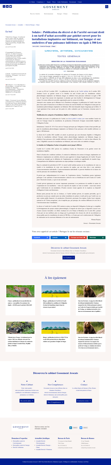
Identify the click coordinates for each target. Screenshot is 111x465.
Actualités (20, 25)
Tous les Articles (35, 14)
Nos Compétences (54, 402)
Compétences (40, 2)
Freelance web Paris (83, 462)
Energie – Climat (62, 14)
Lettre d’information (62, 2)
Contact (80, 2)
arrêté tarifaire (84, 91)
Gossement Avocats (11, 25)
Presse (54, 2)
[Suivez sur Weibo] (10, 6)
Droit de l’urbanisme (18, 447)
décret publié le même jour (76, 118)
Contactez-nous (83, 401)
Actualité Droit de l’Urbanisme (44, 449)
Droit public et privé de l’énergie (21, 445)
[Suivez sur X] (4, 6)
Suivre (75, 427)
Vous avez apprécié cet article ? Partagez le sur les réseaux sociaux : (61, 231)
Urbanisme (75, 14)
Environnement (48, 14)
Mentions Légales (57, 462)
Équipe (49, 2)
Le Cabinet (32, 2)
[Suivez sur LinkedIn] (7, 6)
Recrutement (72, 2)
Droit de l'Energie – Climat (32, 25)
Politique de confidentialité (70, 462)
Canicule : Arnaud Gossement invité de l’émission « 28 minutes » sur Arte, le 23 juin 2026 (16, 75)
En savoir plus (26, 401)
